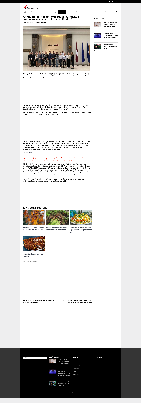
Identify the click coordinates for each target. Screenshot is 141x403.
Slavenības (75, 12)
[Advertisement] (57, 91)
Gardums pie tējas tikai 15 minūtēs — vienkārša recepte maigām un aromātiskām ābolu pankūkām (54, 157)
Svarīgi (35, 261)
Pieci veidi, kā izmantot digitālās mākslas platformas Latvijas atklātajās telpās (110, 35)
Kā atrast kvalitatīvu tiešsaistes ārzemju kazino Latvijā (110, 46)
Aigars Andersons (41, 22)
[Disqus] (57, 327)
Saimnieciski (43, 12)
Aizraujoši (62, 12)
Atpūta (68, 12)
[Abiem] (25, 12)
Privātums (99, 366)
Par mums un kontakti (103, 363)
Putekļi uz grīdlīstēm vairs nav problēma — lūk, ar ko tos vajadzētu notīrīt (46, 159)
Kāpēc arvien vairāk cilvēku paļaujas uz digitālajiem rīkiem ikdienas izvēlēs (110, 24)
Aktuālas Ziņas (53, 12)
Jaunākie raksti (33, 12)
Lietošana (99, 360)
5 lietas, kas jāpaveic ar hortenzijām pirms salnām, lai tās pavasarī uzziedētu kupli (49, 161)
